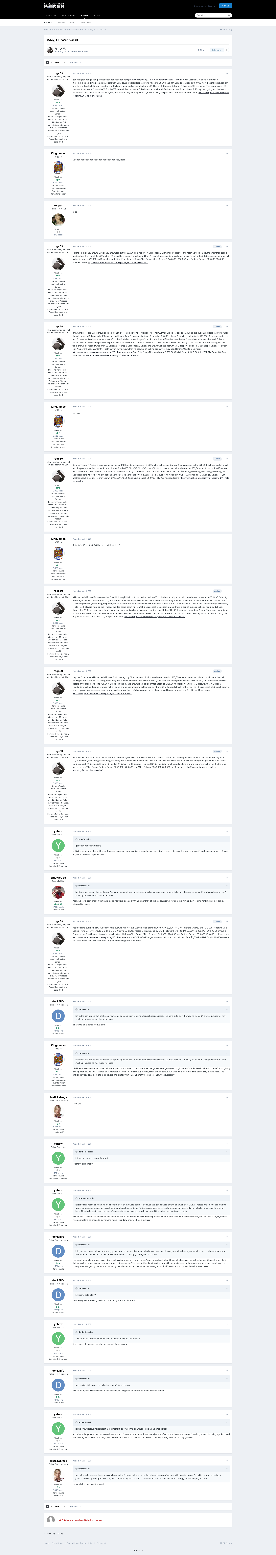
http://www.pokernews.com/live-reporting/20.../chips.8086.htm (102, 693)
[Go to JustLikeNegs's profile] (58, 1111)
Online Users (85, 22)
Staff (72, 22)
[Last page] (64, 62)
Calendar (61, 22)
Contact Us (138, 1550)
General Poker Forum (80, 51)
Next (58, 62)
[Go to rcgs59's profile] (50, 50)
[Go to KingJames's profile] (58, 167)
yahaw (58, 831)
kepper (58, 205)
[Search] (229, 15)
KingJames (58, 153)
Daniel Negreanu (68, 15)
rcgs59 (61, 48)
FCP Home (51, 15)
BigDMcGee (58, 877)
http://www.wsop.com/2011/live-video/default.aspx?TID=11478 (155, 79)
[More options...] (227, 73)
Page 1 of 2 (75, 62)
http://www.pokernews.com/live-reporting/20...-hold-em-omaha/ (118, 262)
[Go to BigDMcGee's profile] (58, 892)
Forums (48, 22)
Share (202, 50)
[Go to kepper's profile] (58, 219)
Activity (97, 15)
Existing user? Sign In (205, 6)
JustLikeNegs (58, 1097)
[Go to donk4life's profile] (58, 1016)
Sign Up (225, 6)
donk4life (58, 1001)
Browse (84, 15)
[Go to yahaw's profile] (58, 845)
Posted (82, 73)
